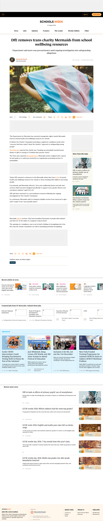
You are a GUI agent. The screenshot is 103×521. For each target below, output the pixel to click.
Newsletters (96, 514)
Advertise (80, 514)
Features (46, 31)
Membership (96, 512)
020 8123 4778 (36, 519)
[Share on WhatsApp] (54, 117)
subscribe (96, 14)
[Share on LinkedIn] (65, 117)
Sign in (86, 14)
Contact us (68, 512)
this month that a (32, 156)
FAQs (66, 516)
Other (87, 31)
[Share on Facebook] (58, 117)
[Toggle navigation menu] (3, 14)
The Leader (59, 31)
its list (57, 177)
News (16, 31)
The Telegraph (14, 150)
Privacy (67, 514)
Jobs (24, 31)
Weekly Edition (74, 31)
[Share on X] (62, 117)
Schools (12, 262)
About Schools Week (83, 512)
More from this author (21, 61)
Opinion (35, 31)
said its (19, 218)
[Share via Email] (69, 117)
